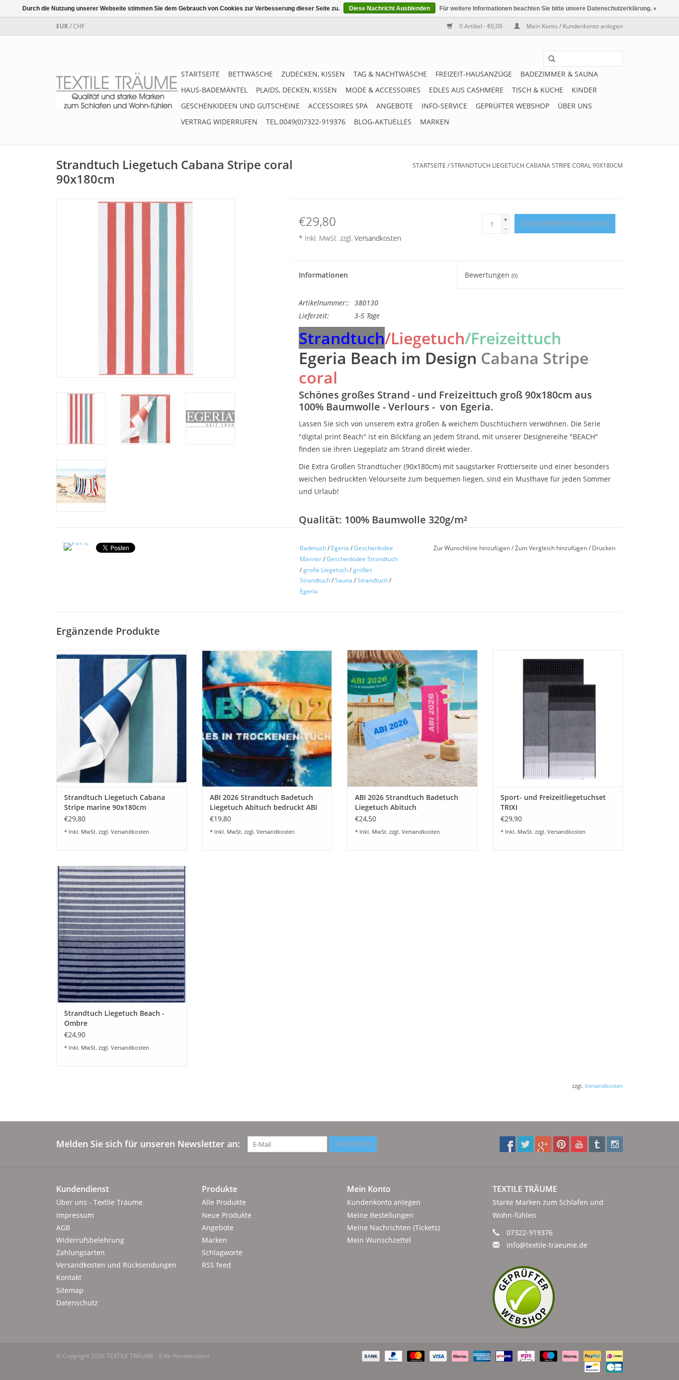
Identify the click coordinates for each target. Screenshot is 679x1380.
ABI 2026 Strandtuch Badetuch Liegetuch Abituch (406, 802)
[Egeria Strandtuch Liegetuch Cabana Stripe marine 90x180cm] (121, 718)
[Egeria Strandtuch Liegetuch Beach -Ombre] (121, 934)
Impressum (75, 1215)
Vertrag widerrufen (219, 121)
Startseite (200, 74)
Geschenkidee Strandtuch (362, 559)
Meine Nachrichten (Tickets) (393, 1227)
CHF (79, 26)
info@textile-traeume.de (547, 1245)
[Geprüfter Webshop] (558, 1297)
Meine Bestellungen (380, 1215)
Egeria (340, 548)
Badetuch (313, 548)
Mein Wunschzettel (379, 1240)
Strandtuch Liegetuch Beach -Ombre (114, 1018)
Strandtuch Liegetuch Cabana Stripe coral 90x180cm (537, 165)
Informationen (323, 275)
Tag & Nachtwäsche (390, 74)
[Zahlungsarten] (369, 1355)
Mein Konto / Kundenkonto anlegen (574, 26)
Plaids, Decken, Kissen (296, 90)
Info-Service (444, 105)
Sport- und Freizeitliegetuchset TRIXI (553, 802)
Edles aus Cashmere (466, 90)
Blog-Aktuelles (383, 121)
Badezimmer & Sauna (559, 74)
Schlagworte (222, 1252)
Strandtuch (372, 580)
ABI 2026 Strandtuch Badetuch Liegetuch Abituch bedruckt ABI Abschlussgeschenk (263, 802)
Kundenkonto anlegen (384, 1202)
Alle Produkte (224, 1202)
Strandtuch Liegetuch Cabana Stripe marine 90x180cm (114, 802)
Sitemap (70, 1290)
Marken (434, 121)
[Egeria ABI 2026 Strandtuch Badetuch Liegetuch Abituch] (412, 718)
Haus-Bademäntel (214, 90)
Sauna (343, 580)
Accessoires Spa (338, 105)
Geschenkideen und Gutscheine (240, 105)
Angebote (394, 105)
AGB (63, 1227)
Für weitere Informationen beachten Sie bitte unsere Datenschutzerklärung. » (548, 8)
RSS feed (216, 1265)
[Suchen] (548, 59)
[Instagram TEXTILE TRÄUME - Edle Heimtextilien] (615, 1144)
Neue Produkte (227, 1215)
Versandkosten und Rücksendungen (116, 1265)
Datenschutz (77, 1302)
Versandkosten (377, 238)
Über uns (575, 105)
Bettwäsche (250, 74)
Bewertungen (491, 275)
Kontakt (69, 1277)
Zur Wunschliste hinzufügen (472, 548)
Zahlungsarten (80, 1252)
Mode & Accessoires (383, 90)
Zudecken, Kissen (313, 74)
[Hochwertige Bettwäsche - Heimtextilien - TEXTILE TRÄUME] (117, 90)
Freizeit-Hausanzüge (473, 74)
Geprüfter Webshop (512, 105)
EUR (63, 26)
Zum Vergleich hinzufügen (552, 548)
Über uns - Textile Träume (99, 1202)
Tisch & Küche (537, 90)
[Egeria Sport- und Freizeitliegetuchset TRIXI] (558, 718)
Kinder (584, 90)
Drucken (603, 548)
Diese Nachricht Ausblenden (389, 8)
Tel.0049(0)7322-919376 (305, 121)
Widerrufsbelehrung (90, 1240)
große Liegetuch (325, 570)
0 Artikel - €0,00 (481, 26)
